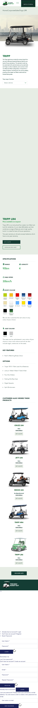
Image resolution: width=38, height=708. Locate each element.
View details (18, 430)
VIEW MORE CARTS (19, 573)
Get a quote (19, 434)
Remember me (4, 657)
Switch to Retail (28, 4)
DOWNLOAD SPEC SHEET (10, 247)
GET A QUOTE (7, 242)
